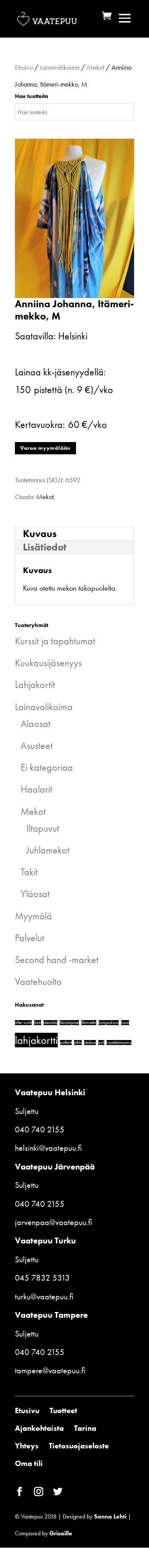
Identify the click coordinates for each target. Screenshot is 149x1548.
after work (23, 1022)
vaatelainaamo (119, 1042)
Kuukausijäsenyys (48, 662)
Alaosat (35, 723)
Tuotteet (63, 1410)
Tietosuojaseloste (79, 1446)
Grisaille (60, 1533)
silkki (78, 1042)
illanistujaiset (69, 1022)
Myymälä (33, 915)
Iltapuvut (42, 828)
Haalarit (36, 789)
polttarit (66, 1042)
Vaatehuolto (38, 981)
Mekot (95, 67)
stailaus (90, 1042)
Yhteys (27, 1446)
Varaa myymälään (45, 447)
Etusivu (24, 67)
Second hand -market (57, 959)
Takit (29, 871)
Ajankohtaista (39, 1428)
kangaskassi (109, 1022)
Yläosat (35, 893)
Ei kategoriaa (47, 767)
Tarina (85, 1428)
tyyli (101, 1042)
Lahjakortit (35, 684)
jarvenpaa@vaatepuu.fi (53, 1222)
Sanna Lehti (110, 1516)
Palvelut (29, 937)
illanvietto (88, 1022)
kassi (125, 1022)
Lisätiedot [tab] (44, 547)
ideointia (50, 1022)
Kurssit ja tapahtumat (55, 640)
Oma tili (29, 1463)
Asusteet (37, 745)
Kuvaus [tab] (40, 533)
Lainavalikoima (59, 67)
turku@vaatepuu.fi (44, 1296)
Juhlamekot (48, 850)
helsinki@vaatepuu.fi (48, 1147)
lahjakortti (36, 1040)
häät (37, 1022)
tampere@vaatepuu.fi (50, 1370)
